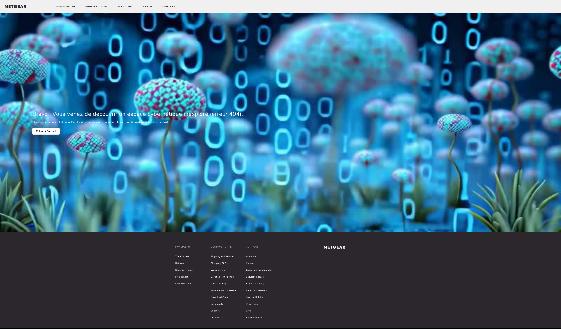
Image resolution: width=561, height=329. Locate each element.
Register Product (184, 270)
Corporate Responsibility (259, 270)
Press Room (252, 304)
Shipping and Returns (222, 256)
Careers (250, 263)
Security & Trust (254, 276)
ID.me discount (183, 283)
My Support (181, 276)
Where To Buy (218, 283)
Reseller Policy (254, 317)
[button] (191, 247)
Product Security (255, 283)
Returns (179, 263)
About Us (251, 256)
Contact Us (217, 317)
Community (217, 304)
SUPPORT (147, 6)
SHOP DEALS (168, 6)
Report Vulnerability (256, 290)
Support (215, 310)
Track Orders (182, 256)
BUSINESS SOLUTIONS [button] (96, 6)
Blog (248, 310)
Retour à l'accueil (46, 131)
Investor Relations (255, 297)
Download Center (220, 297)
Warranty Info (218, 270)
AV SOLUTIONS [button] (125, 6)
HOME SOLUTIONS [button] (65, 6)
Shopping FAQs (219, 263)
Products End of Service (223, 290)
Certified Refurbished (222, 276)
